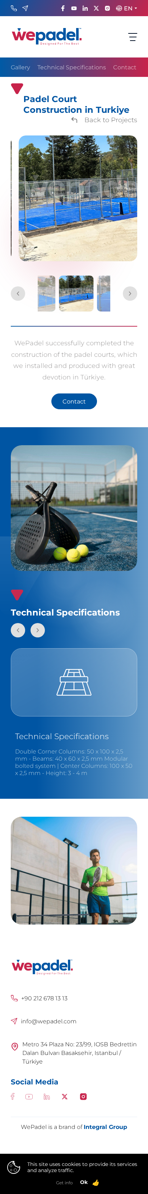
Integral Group (105, 1126)
